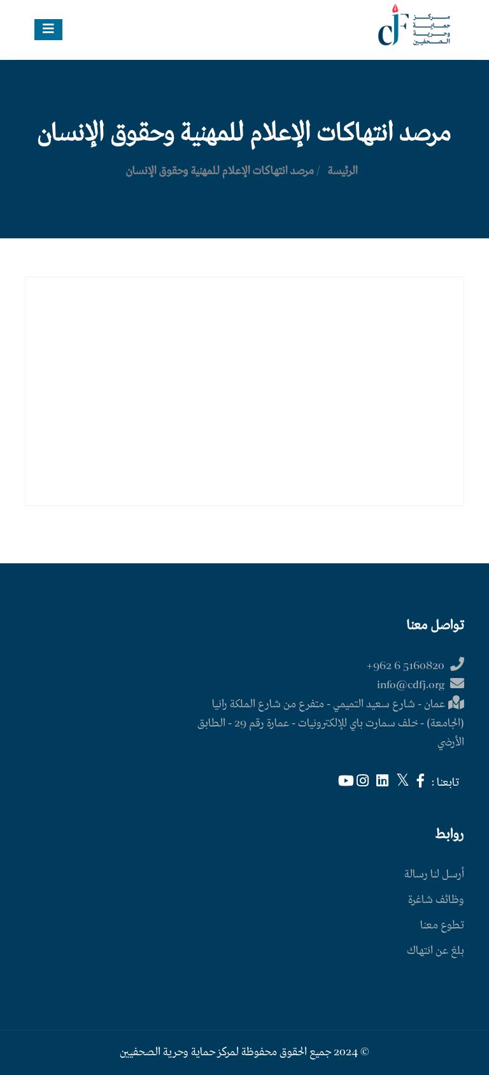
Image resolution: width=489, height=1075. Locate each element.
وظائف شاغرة (436, 900)
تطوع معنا (442, 925)
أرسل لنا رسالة (434, 874)
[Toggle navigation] (48, 29)
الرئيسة (343, 171)
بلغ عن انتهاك (435, 951)
